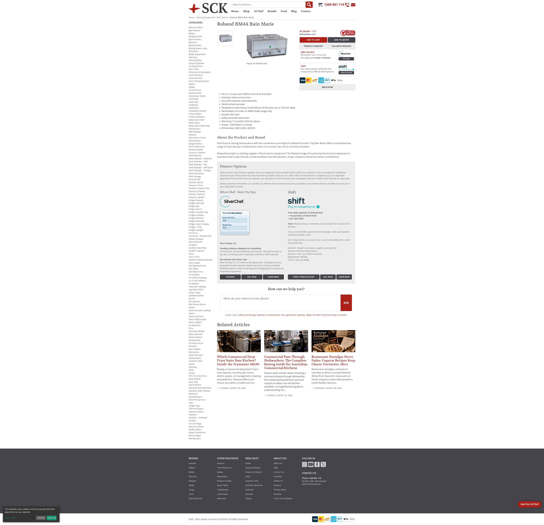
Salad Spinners (196, 355)
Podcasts (249, 490)
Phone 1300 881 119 (311, 478)
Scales (192, 364)
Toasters (193, 415)
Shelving (193, 367)
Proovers (193, 346)
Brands (272, 11)
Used (284, 11)
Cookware (193, 105)
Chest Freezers (196, 75)
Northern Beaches (254, 485)
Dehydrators (194, 129)
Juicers (192, 298)
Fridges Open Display (199, 224)
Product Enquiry (313, 46)
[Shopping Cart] (320, 5)
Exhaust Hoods (196, 149)
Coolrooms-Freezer (198, 111)
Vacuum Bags (195, 423)
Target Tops (194, 406)
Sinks (191, 370)
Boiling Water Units (198, 48)
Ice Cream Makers (197, 281)
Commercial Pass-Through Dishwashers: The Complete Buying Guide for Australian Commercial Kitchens (285, 362)
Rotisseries (194, 352)
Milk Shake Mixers (197, 304)
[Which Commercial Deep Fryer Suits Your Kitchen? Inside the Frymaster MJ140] (239, 342)
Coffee (192, 87)
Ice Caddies (194, 275)
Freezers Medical (197, 194)
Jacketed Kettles (196, 295)
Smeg (191, 490)
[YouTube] (310, 464)
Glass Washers (196, 242)
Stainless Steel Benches (200, 388)
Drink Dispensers (197, 147)
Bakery (192, 33)
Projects (277, 485)
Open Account (346, 72)
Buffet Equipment (197, 54)
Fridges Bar (194, 206)
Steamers (193, 394)
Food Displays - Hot (198, 164)
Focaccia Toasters (197, 152)
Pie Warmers (195, 325)
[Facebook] (317, 464)
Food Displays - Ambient (200, 158)
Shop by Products (253, 472)
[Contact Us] (353, 5)
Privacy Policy (280, 490)
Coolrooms (194, 108)
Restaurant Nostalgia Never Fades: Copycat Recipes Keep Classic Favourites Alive (333, 360)
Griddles (193, 245)
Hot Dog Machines (197, 266)
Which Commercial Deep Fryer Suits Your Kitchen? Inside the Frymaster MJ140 (238, 360)
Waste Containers (197, 432)
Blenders (193, 42)
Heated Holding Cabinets (200, 260)
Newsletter (222, 476)
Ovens (192, 313)
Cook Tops (193, 102)
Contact (306, 11)
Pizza (191, 328)
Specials (249, 494)
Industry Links (252, 481)
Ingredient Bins (196, 289)
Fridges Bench (195, 209)
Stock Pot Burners (197, 400)
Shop (246, 11)
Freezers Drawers (197, 191)
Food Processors (196, 173)
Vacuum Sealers (196, 426)
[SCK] (208, 8)
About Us (278, 463)
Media (220, 472)
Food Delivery (195, 155)
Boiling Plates (195, 45)
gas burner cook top (295, 315)
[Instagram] (304, 464)
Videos (248, 498)
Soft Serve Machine (198, 376)
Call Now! (328, 277)
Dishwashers (195, 141)
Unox (191, 494)
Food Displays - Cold (198, 161)
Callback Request (341, 46)
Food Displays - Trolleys (200, 170)
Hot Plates (193, 269)
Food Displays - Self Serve (201, 167)
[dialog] (31, 514)
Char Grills (194, 69)
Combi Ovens (195, 90)
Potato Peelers (195, 337)
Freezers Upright (197, 197)
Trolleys (192, 420)
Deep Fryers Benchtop (199, 126)
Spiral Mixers (195, 385)
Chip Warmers (195, 78)
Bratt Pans (193, 51)
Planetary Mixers (197, 331)
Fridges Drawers (196, 215)
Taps (191, 403)
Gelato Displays (196, 239)
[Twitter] (323, 464)
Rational (192, 476)
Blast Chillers (195, 39)
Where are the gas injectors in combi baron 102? (262, 315)
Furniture (193, 233)
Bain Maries (222, 17)
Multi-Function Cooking (200, 310)
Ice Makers (194, 283)
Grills (191, 254)
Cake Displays (195, 60)
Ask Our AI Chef (529, 504)
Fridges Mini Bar (196, 221)
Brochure (327, 87)
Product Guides (224, 481)
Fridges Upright (196, 230)
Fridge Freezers (196, 200)
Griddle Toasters (196, 251)
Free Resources (224, 468)
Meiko (191, 472)
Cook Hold (193, 99)
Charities (278, 476)
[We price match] (347, 33)
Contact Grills (195, 93)
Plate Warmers (196, 334)
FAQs (247, 476)
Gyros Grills (194, 257)
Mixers (192, 307)
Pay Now (346, 59)
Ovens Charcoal (196, 316)
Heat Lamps (194, 263)
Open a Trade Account (303, 277)
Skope (191, 485)
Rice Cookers (195, 349)
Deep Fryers (194, 123)
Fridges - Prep (195, 227)
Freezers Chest (196, 185)
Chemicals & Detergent (200, 72)
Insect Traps (194, 292)
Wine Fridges (195, 435)
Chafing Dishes (196, 66)
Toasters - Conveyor (198, 418)
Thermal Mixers (196, 409)
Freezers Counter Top (199, 188)
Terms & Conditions (283, 498)
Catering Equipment (205, 17)
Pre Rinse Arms (196, 343)
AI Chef (258, 11)
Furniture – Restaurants (200, 236)
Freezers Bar (195, 179)
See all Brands (195, 498)
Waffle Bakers (195, 429)
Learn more (273, 277)
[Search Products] (309, 5)
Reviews (277, 494)
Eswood (192, 463)
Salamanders (195, 358)
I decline (41, 518)
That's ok (51, 518)
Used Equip (222, 494)
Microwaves (194, 301)
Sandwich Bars (196, 361)
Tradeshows (223, 490)
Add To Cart (313, 40)
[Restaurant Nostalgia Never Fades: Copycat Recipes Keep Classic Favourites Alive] (333, 342)
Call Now (251, 277)
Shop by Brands (252, 468)
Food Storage (195, 176)
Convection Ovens (197, 96)
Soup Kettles (195, 379)
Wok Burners (195, 438)
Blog (294, 11)
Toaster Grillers (196, 412)
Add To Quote (341, 40)
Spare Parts (222, 485)
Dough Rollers (195, 144)
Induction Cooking (197, 286)
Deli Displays (195, 132)
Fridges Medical (196, 218)
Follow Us (278, 481)
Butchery (193, 57)
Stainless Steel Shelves (199, 391)
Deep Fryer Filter (196, 120)
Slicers (192, 373)
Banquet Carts (195, 36)
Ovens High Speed (197, 319)
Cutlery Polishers (197, 117)
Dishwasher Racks (197, 138)
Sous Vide (193, 382)
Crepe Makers (195, 114)
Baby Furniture (196, 27)
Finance (220, 463)
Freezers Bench (196, 182)
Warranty (221, 498)
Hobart (192, 468)
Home (235, 11)
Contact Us (279, 472)
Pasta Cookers (195, 322)
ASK (346, 302)
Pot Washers (194, 340)
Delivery (192, 135)
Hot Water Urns (196, 272)
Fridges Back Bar (196, 203)
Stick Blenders (195, 397)
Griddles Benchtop (197, 248)
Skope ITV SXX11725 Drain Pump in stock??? (326, 315)
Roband (192, 481)
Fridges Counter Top (198, 212)
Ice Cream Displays (198, 278)
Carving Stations (196, 63)
